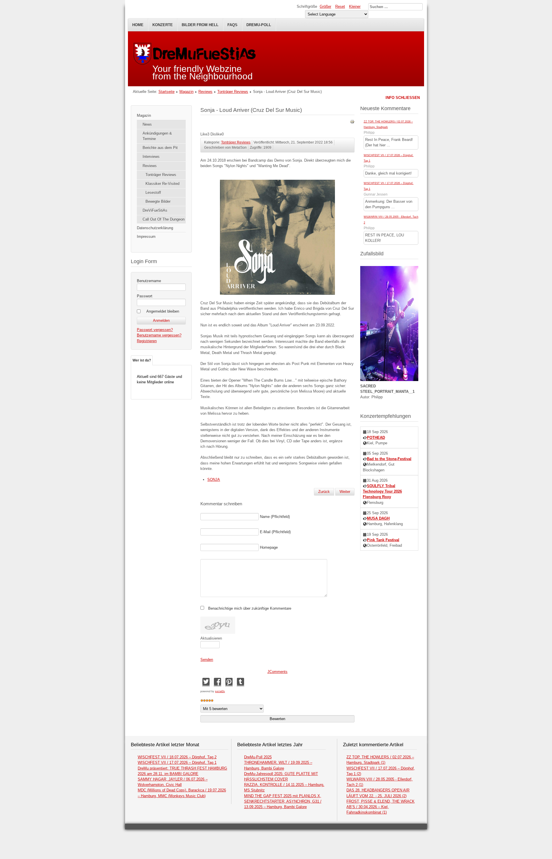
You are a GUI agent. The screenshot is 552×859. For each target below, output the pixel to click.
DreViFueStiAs (155, 210)
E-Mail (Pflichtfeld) (275, 532)
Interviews (151, 156)
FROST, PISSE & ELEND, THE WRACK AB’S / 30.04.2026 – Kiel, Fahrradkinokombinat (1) (380, 806)
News (147, 124)
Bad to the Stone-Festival (389, 459)
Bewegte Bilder (157, 201)
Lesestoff (153, 192)
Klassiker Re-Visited (162, 183)
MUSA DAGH (378, 518)
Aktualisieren (211, 638)
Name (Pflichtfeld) (275, 516)
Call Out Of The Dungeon (164, 219)
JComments (277, 671)
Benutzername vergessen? (159, 335)
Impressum (146, 236)
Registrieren (147, 341)
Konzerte (162, 25)
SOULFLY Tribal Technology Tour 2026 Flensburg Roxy (382, 491)
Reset (340, 6)
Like (203, 134)
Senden (206, 659)
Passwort (144, 296)
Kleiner (355, 6)
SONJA (213, 479)
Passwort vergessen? (155, 330)
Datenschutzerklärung (155, 228)
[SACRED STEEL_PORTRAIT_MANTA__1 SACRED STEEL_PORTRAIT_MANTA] (389, 380)
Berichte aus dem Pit (160, 148)
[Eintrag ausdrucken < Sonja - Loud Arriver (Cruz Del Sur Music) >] (352, 122)
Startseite (166, 91)
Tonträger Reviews (232, 91)
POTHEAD (376, 437)
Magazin (186, 91)
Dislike (216, 134)
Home (137, 25)
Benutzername (149, 281)
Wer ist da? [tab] (142, 360)
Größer (325, 6)
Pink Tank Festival (383, 540)
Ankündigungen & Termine (157, 136)
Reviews (205, 91)
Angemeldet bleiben (162, 311)
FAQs (232, 25)
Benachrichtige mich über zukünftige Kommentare (249, 608)
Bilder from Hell (200, 25)
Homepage (269, 547)
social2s (220, 691)
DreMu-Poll (258, 25)
